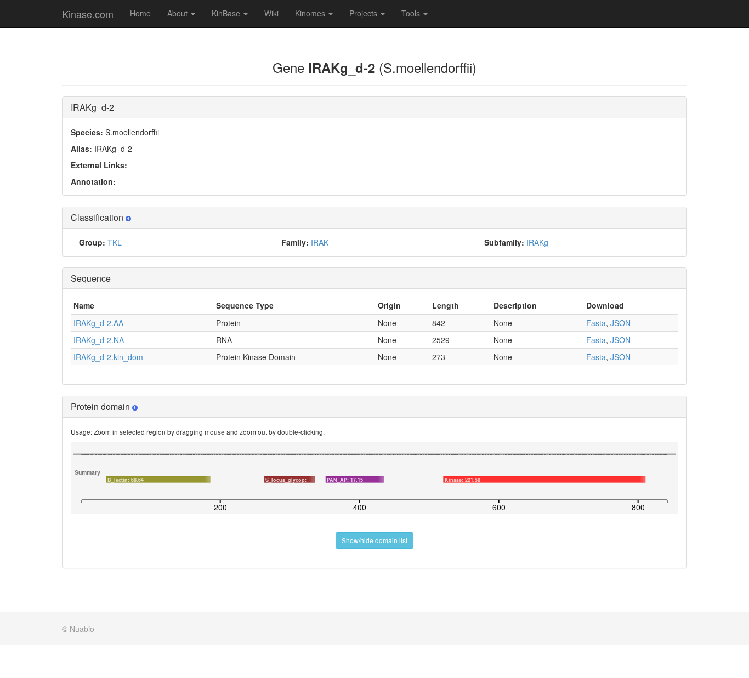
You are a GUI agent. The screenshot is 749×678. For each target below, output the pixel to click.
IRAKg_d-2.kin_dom (108, 356)
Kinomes (311, 13)
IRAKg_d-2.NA (98, 339)
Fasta (596, 322)
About (178, 13)
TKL (114, 242)
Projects (364, 13)
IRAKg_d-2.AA (98, 322)
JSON (620, 322)
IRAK (319, 242)
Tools (411, 13)
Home (140, 13)
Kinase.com (88, 14)
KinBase (227, 13)
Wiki (271, 13)
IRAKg (537, 242)
